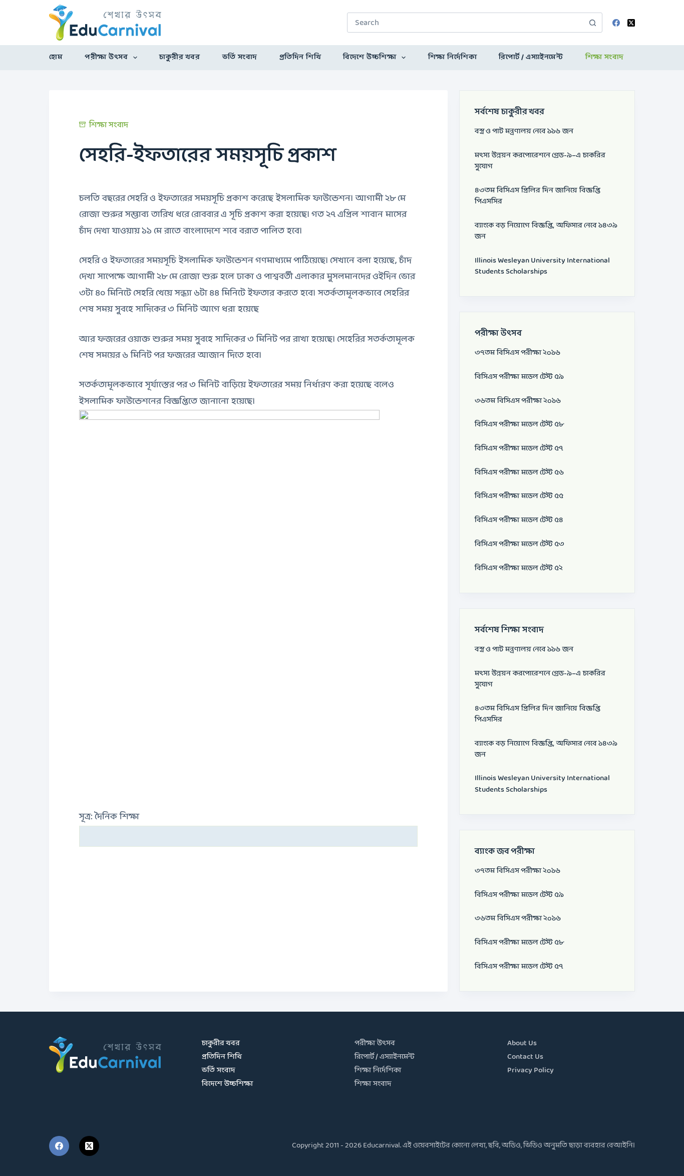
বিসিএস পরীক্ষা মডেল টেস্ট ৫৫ (519, 496)
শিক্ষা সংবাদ (604, 57)
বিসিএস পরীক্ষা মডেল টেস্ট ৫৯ (519, 377)
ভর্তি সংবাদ (239, 57)
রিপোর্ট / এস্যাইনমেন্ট (531, 57)
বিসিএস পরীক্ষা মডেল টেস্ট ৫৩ (519, 544)
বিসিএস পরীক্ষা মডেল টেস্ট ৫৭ (519, 448)
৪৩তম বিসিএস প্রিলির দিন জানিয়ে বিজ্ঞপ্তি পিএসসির (537, 196)
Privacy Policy (530, 1070)
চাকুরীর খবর (179, 57)
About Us (522, 1043)
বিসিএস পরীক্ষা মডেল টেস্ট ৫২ (519, 568)
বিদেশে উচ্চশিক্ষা (369, 57)
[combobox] (465, 23)
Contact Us (525, 1057)
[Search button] (592, 22)
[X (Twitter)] (631, 23)
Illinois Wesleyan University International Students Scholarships (542, 266)
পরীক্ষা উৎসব (106, 57)
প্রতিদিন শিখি (300, 57)
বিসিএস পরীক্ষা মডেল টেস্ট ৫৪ (519, 520)
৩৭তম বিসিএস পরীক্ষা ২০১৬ (517, 353)
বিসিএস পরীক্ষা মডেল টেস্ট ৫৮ (519, 424)
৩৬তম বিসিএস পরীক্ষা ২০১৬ (518, 401)
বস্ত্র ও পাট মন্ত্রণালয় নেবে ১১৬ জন (524, 131)
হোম (56, 57)
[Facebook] (616, 23)
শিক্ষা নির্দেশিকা (452, 57)
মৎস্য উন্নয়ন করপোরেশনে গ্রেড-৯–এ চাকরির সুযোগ (540, 161)
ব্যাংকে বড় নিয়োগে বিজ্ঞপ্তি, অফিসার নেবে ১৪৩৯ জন (546, 231)
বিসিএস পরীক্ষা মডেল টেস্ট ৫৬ (519, 472)
